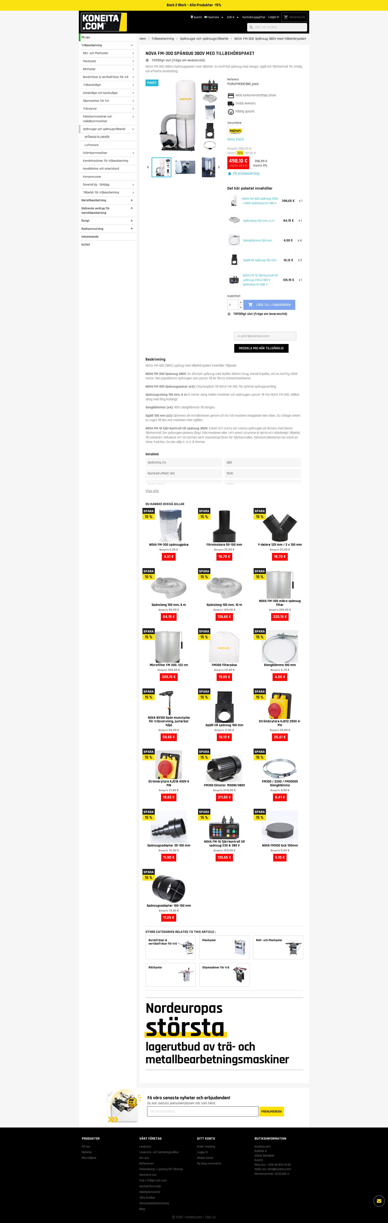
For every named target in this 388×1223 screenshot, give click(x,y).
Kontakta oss (148, 1175)
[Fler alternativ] (379, 1201)
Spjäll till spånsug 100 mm (260, 260)
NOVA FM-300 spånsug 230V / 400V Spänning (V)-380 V (260, 201)
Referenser (146, 1163)
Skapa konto (205, 1158)
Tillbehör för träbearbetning (101, 192)
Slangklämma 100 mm (257, 240)
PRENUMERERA (271, 1111)
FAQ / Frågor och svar (153, 1180)
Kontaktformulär (150, 1186)
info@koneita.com (279, 1169)
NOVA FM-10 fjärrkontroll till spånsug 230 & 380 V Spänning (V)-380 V (260, 279)
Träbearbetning (91, 45)
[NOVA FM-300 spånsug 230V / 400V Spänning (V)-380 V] (233, 200)
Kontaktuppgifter (254, 17)
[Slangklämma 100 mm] (234, 240)
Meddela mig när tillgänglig (261, 348)
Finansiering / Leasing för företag (161, 1169)
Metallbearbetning (93, 200)
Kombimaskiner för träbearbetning (105, 161)
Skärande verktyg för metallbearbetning (95, 210)
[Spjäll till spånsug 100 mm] (234, 259)
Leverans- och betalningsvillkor (159, 1152)
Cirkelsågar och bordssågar (100, 93)
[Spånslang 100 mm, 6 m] (234, 220)
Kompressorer (92, 177)
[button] (243, 173)
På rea (85, 37)
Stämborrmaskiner (95, 153)
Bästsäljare (89, 1158)
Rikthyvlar (89, 69)
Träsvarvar (90, 109)
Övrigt (85, 221)
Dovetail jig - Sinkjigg (96, 185)
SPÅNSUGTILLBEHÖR (97, 137)
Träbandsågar (92, 85)
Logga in (273, 17)
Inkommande (89, 237)
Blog (142, 1209)
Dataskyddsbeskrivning (154, 1203)
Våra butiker (147, 1198)
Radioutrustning (92, 229)
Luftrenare (92, 145)
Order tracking (206, 1146)
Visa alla (152, 491)
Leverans (145, 1146)
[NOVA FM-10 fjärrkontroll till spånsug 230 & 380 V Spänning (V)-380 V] (234, 279)
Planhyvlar (89, 61)
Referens (233, 79)
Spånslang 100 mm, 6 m (258, 221)
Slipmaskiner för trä (96, 101)
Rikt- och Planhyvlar (95, 53)
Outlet (85, 244)
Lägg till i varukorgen (269, 304)
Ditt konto (206, 1138)
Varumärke (234, 123)
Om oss (144, 1158)
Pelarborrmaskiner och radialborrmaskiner (97, 118)
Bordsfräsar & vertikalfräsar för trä (105, 77)
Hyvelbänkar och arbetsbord (101, 169)
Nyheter (87, 1152)
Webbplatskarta (149, 1192)
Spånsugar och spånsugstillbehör (104, 129)
